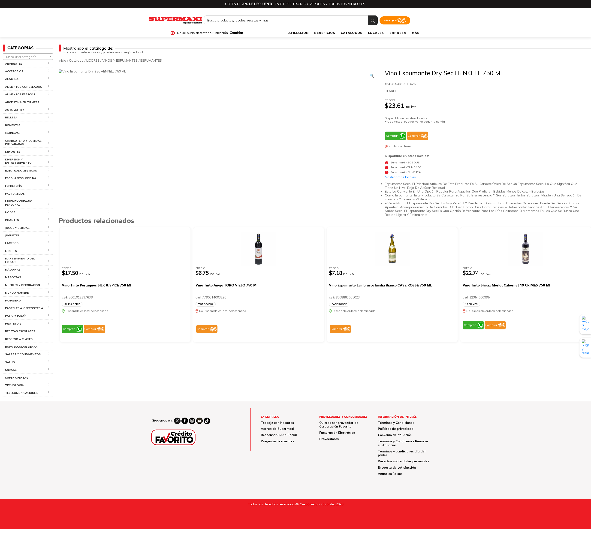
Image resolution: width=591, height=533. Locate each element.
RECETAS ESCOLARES (20, 331)
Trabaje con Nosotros (277, 423)
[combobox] (28, 56)
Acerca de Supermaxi (277, 429)
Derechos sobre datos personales (403, 461)
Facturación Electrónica (337, 432)
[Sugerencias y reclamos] (585, 348)
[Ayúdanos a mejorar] (585, 324)
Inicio (62, 60)
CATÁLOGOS (351, 33)
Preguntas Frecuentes (277, 441)
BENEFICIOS (324, 33)
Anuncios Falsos (390, 474)
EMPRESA (397, 33)
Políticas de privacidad (395, 429)
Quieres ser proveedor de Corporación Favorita (338, 424)
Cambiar (236, 33)
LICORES (93, 60)
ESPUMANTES (151, 60)
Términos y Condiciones (396, 423)
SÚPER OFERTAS (16, 377)
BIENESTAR (13, 125)
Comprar (392, 135)
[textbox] (28, 57)
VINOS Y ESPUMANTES (120, 60)
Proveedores (329, 439)
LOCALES (376, 33)
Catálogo (76, 60)
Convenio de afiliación (395, 435)
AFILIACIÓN (298, 33)
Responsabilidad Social (279, 435)
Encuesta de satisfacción (397, 467)
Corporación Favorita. (317, 504)
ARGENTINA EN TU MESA (22, 102)
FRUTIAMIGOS (15, 193)
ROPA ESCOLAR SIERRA (21, 346)
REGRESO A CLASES (19, 339)
